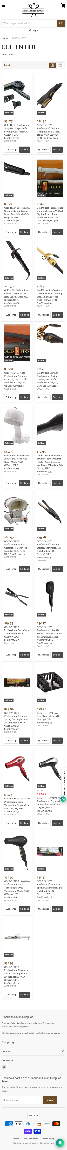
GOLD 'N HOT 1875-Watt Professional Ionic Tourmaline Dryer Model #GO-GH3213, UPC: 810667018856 (17, 805)
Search (16, 1138)
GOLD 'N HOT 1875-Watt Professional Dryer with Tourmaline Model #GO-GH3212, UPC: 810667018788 (50, 804)
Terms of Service (30, 1138)
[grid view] (52, 65)
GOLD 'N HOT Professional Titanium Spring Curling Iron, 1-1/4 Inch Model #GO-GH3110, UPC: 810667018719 (16, 975)
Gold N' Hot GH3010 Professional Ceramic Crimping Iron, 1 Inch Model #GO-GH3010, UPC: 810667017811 (15, 379)
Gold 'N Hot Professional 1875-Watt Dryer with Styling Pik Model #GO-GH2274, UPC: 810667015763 (17, 132)
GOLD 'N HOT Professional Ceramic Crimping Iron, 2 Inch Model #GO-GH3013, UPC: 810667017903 (48, 132)
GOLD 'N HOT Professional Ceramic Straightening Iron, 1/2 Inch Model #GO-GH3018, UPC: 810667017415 (49, 549)
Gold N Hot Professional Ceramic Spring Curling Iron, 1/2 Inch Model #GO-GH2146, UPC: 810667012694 (49, 297)
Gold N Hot (42, 560)
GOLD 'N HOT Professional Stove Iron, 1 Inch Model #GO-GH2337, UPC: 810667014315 (16, 634)
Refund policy (48, 1138)
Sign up (50, 1100)
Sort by (8, 65)
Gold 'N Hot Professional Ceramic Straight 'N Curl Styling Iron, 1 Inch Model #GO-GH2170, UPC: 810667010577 (50, 214)
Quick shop (11, 149)
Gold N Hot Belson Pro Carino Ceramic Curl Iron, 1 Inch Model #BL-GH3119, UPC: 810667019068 (16, 297)
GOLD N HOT (10, 141)
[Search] (61, 23)
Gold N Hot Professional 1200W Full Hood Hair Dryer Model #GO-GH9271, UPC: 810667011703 (17, 462)
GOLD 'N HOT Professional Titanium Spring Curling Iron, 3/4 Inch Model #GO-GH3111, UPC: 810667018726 (49, 889)
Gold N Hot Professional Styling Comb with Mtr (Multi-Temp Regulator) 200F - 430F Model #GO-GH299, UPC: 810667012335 (50, 463)
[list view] (60, 65)
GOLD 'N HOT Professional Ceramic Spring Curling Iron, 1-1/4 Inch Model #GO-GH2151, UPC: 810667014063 (16, 720)
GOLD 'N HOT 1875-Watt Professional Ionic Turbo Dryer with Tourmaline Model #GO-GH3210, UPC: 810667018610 (17, 889)
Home (5, 38)
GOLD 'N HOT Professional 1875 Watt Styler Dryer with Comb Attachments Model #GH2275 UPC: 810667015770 (49, 635)
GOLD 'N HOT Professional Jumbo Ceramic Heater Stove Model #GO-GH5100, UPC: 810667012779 (15, 548)
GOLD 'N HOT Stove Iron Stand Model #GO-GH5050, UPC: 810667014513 (49, 717)
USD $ (32, 1115)
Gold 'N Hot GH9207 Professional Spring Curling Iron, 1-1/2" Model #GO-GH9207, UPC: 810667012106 (48, 379)
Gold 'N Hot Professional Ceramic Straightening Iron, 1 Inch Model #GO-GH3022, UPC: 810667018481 (17, 214)
